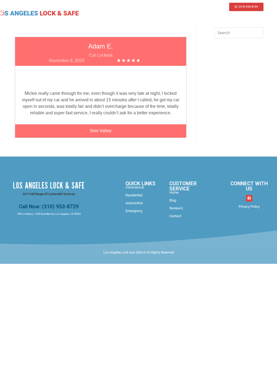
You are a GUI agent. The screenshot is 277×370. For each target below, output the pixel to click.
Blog (172, 200)
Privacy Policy (249, 207)
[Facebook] (249, 198)
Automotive (134, 203)
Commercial (135, 187)
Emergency (134, 211)
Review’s (176, 208)
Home (174, 192)
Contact (175, 216)
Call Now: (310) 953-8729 (49, 206)
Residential (134, 195)
